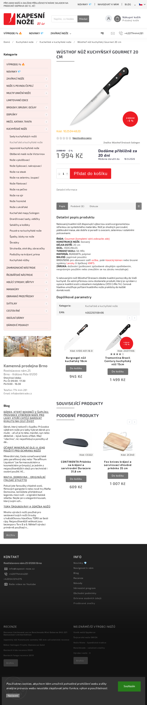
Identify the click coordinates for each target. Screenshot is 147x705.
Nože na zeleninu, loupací (24, 177)
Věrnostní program (85, 588)
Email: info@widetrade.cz (18, 393)
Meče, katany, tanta (19, 121)
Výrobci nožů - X (82, 653)
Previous (130, 318)
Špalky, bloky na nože (22, 236)
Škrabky (14, 242)
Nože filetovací (18, 183)
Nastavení (13, 695)
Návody (78, 583)
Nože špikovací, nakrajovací (25, 165)
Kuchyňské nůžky (19, 260)
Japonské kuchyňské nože (24, 147)
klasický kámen (114, 260)
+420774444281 (18, 573)
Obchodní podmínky (85, 593)
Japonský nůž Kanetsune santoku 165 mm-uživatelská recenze (36, 639)
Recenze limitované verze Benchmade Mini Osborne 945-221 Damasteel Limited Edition (35, 633)
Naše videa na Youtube (22, 584)
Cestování (13, 310)
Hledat (83, 18)
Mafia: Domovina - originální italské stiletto (25, 478)
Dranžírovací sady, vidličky (25, 218)
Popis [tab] (62, 206)
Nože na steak (18, 171)
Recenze (78, 578)
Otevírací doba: (13, 377)
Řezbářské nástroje (19, 274)
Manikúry (12, 289)
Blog (128, 4)
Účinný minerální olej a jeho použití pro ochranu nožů (24, 449)
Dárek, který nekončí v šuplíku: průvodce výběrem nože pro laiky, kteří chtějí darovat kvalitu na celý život (26, 416)
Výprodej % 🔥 (15, 64)
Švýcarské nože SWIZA (86, 637)
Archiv (10, 535)
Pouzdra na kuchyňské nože (26, 230)
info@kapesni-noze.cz (22, 568)
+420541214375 (13, 578)
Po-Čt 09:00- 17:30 (14, 380)
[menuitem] (14, 33)
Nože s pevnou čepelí (19, 85)
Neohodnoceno (82, 138)
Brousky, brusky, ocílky (21, 107)
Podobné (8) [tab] (77, 206)
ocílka (95, 260)
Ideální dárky (15, 317)
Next (135, 318)
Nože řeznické (18, 201)
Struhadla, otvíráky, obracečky (27, 248)
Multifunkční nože (18, 92)
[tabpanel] (76, 353)
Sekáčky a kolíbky (20, 224)
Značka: (121, 142)
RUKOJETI (74, 253)
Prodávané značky (84, 603)
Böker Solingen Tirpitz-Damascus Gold (24, 645)
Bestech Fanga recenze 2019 (19, 655)
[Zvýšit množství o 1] (67, 174)
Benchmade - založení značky (89, 648)
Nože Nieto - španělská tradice (90, 642)
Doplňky (11, 114)
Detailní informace (66, 189)
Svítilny (11, 303)
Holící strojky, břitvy (20, 282)
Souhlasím (129, 686)
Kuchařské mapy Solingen (24, 212)
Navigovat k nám (108, 4)
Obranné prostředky (20, 296)
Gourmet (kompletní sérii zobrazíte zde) (87, 238)
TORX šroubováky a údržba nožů (27, 506)
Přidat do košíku (90, 173)
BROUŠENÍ (62, 260)
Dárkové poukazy (17, 325)
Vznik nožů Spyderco (84, 632)
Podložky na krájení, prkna (25, 254)
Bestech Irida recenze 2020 (18, 650)
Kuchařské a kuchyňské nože (26, 142)
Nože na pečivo (18, 189)
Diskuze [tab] (94, 206)
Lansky (70, 263)
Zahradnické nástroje (20, 267)
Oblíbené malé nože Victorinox (27, 153)
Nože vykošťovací (20, 159)
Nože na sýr (16, 195)
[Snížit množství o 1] (59, 174)
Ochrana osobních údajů (87, 598)
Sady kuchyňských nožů (23, 136)
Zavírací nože (15, 78)
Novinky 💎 (85, 4)
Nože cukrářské (19, 206)
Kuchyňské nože (16, 128)
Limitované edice (17, 100)
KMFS (91, 263)
